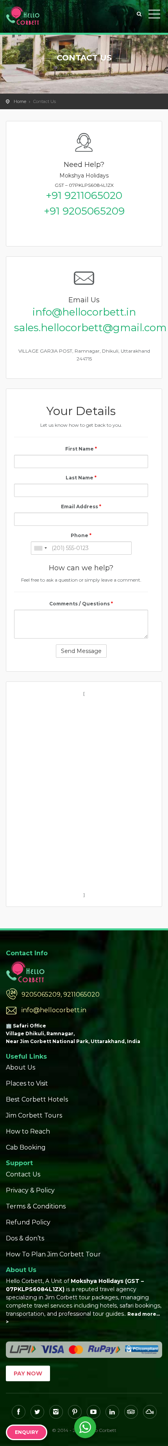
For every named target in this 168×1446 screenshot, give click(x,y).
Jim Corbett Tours (34, 1115)
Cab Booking (26, 1147)
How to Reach (28, 1131)
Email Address (81, 506)
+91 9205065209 (84, 211)
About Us (20, 1067)
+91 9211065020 (84, 195)
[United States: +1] (40, 548)
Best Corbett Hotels (37, 1099)
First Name (81, 449)
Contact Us (23, 1174)
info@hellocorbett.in (84, 312)
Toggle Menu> (154, 15)
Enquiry (26, 1432)
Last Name (81, 478)
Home (20, 101)
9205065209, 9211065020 (60, 994)
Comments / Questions (81, 604)
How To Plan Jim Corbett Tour (53, 1254)
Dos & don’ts (25, 1238)
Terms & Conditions (36, 1206)
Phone (81, 535)
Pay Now (28, 1373)
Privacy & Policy (30, 1190)
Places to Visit (27, 1083)
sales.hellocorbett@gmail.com (84, 328)
